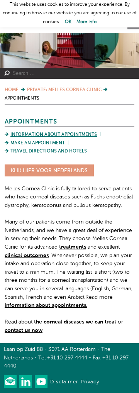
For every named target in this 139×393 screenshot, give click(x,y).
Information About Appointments (53, 134)
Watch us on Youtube (41, 381)
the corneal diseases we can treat (76, 322)
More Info (86, 22)
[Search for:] (67, 73)
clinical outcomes (27, 255)
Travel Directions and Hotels (48, 151)
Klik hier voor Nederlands (49, 170)
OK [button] (68, 22)
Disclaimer (64, 382)
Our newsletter (10, 381)
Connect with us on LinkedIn (25, 381)
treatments (72, 247)
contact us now (23, 330)
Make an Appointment (37, 143)
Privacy (90, 382)
